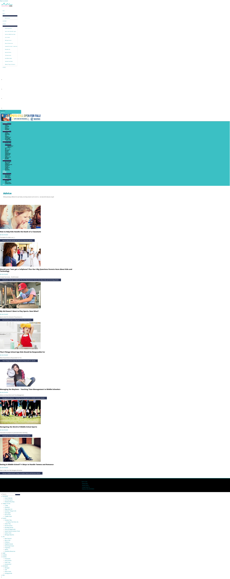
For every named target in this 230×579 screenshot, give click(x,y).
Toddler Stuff (8, 516)
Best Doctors (8, 538)
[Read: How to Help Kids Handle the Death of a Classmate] (20, 228)
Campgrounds (8, 573)
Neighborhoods (9, 544)
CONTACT (4, 67)
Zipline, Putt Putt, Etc (12, 522)
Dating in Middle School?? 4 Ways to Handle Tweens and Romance (27, 464)
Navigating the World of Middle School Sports (18, 427)
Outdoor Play (8, 520)
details (17, 240)
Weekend (7, 507)
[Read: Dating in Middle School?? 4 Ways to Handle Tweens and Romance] (20, 461)
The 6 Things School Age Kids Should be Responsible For (22, 352)
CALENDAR (4, 21)
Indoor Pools (8, 533)
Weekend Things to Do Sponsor (10, 64)
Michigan (7, 568)
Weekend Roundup (9, 501)
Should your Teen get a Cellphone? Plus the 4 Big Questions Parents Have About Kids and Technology (36, 270)
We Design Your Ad (8, 40)
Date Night (7, 512)
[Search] (20, 112)
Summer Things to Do (10, 511)
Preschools (7, 558)
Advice (6, 549)
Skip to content (4, 1)
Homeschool (8, 564)
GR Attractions (8, 525)
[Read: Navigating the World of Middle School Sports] (20, 423)
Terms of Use (84, 481)
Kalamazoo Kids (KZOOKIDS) (88, 489)
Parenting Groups (9, 546)
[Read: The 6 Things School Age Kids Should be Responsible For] (20, 349)
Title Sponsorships (8, 55)
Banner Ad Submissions (9, 43)
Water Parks (8, 571)
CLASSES (4, 555)
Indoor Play (8, 523)
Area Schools (8, 560)
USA (6, 569)
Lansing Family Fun (86, 487)
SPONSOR (4, 24)
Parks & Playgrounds (10, 529)
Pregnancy (7, 547)
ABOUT (4, 13)
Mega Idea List (8, 509)
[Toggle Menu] (10, 15)
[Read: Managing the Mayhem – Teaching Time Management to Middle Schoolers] (20, 386)
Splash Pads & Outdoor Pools (12, 531)
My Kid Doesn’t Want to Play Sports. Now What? (19, 311)
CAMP (3, 553)
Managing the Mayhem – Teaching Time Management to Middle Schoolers (30, 389)
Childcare (7, 542)
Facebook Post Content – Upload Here (11, 46)
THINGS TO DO (6, 503)
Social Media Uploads (8, 58)
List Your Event (9, 500)
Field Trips (7, 562)
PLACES (4, 518)
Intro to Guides (7, 37)
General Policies (85, 485)
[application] (7, 122)
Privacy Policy (85, 483)
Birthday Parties (9, 527)
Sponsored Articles (8, 52)
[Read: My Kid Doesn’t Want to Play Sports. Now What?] (20, 308)
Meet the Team (7, 18)
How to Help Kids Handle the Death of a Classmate (20, 232)
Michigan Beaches (9, 535)
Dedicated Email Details (9, 61)
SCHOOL (4, 557)
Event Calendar (9, 498)
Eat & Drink (8, 514)
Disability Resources (10, 551)
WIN (3, 575)
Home (4, 10)
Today (6, 505)
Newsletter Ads (7, 49)
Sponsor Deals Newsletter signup (10, 31)
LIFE (3, 536)
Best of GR (7, 540)
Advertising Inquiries (8, 28)
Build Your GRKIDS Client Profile (10, 34)
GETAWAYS (5, 566)
